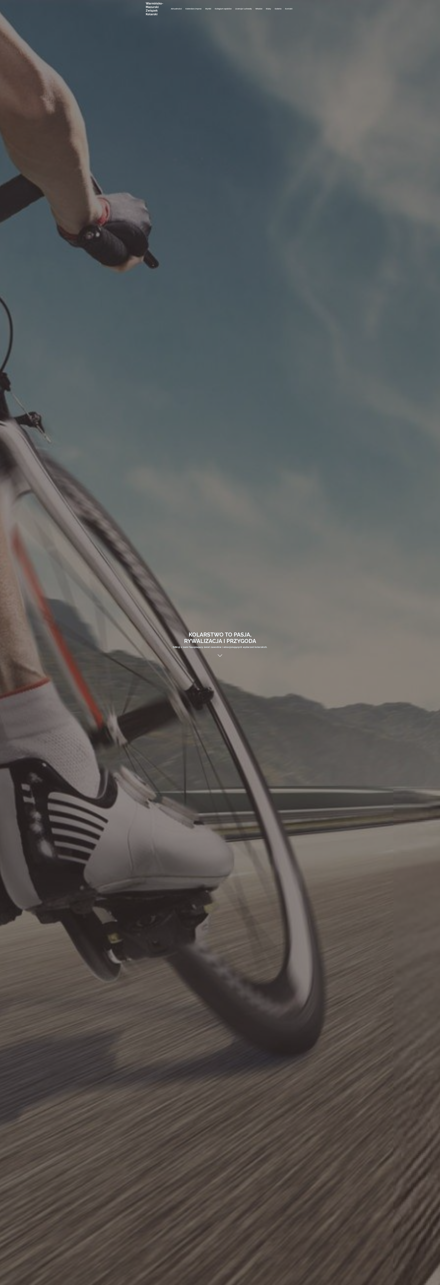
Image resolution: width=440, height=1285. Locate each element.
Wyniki (208, 8)
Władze (258, 8)
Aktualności (176, 8)
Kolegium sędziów (223, 8)
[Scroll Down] (220, 657)
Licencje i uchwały (243, 8)
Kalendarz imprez (194, 8)
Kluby (268, 8)
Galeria (278, 8)
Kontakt (289, 8)
